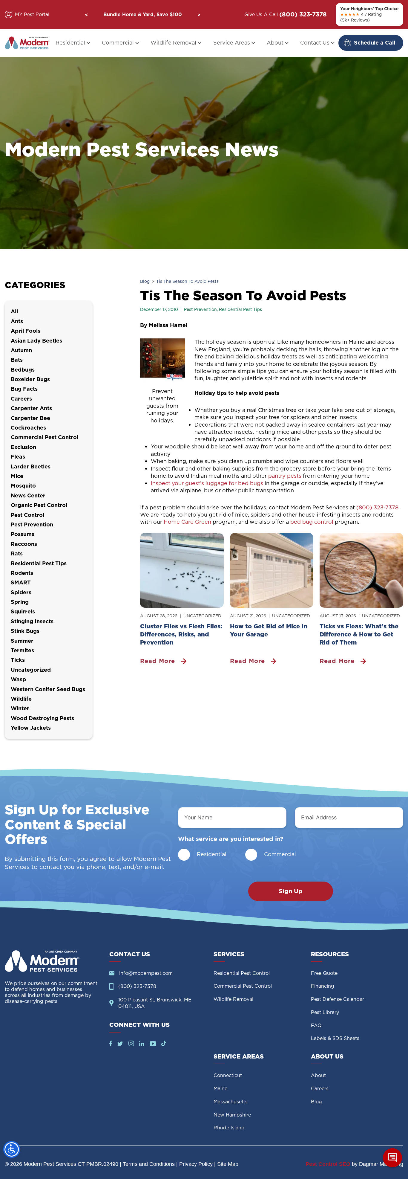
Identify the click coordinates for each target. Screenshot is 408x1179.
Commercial (118, 42)
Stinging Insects (32, 621)
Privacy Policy (196, 1164)
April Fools (25, 331)
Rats (17, 553)
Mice (17, 476)
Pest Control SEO (328, 1164)
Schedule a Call (374, 42)
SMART (21, 582)
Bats (17, 360)
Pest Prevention (200, 309)
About (275, 42)
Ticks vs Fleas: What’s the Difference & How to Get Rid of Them (359, 634)
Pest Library (325, 1012)
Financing (322, 986)
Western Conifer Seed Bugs (48, 689)
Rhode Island (229, 1128)
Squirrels (23, 611)
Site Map (227, 1164)
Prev (86, 14)
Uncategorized (202, 616)
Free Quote (324, 973)
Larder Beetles (30, 466)
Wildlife (21, 698)
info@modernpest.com (146, 973)
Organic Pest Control (39, 505)
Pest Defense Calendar (337, 999)
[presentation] (182, 570)
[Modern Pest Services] (27, 42)
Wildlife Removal (173, 42)
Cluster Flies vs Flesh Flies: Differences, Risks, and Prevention (181, 634)
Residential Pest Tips (240, 309)
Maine (220, 1088)
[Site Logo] (52, 961)
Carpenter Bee (30, 418)
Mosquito (23, 485)
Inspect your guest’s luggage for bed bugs (208, 483)
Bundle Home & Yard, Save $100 (142, 14)
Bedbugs (23, 369)
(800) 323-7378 (303, 14)
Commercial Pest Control (44, 437)
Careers (21, 398)
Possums (22, 534)
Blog (145, 281)
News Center (28, 495)
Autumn (21, 350)
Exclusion (23, 447)
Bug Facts (24, 389)
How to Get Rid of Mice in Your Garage (268, 630)
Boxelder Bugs (30, 379)
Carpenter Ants (31, 408)
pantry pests (284, 475)
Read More (160, 661)
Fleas (18, 456)
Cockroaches (28, 427)
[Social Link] (110, 1044)
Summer (22, 641)
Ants (17, 321)
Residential (70, 42)
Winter (20, 708)
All (14, 311)
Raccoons (24, 544)
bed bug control (311, 522)
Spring (20, 602)
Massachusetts (231, 1102)
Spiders (21, 592)
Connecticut (228, 1075)
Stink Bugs (25, 631)
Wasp (18, 679)
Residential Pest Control (242, 973)
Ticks (18, 660)
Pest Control (27, 515)
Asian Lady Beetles (36, 340)
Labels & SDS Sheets (335, 1038)
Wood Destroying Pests (42, 718)
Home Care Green (187, 522)
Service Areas (231, 42)
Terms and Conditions (149, 1164)
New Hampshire (232, 1115)
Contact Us (314, 42)
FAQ (316, 1025)
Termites (22, 650)
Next (199, 14)
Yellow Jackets (31, 727)
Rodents (22, 573)
